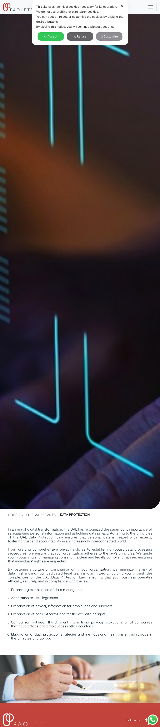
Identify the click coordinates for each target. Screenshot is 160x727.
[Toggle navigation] (151, 7)
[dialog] (80, 22)
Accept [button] (52, 36)
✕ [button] (122, 6)
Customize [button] (111, 36)
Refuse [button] (81, 36)
